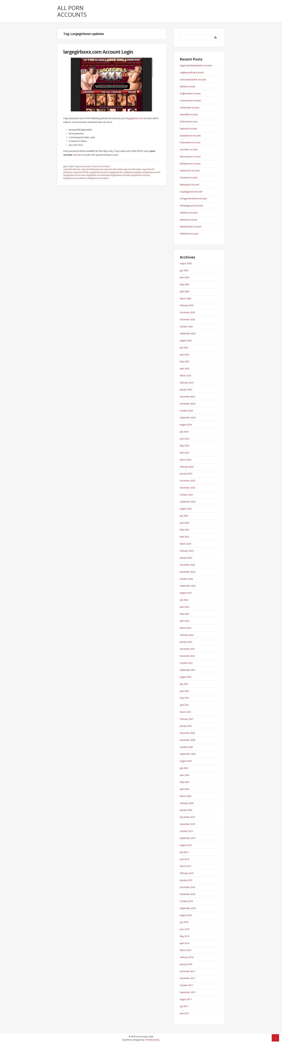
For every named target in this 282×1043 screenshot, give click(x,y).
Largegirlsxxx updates (132, 172)
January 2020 (186, 810)
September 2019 (187, 838)
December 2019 (187, 817)
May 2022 (184, 613)
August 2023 (186, 508)
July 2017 (184, 1006)
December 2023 (187, 480)
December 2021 (187, 648)
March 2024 (185, 459)
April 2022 (184, 620)
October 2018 (186, 901)
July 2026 (184, 270)
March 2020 (185, 796)
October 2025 (186, 326)
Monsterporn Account (190, 156)
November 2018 (187, 894)
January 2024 (186, 473)
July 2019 (184, 852)
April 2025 (184, 368)
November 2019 (187, 824)
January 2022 (186, 641)
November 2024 (187, 403)
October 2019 (186, 831)
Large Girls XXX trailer (132, 169)
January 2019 (186, 880)
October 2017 (186, 985)
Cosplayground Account (191, 191)
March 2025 (185, 375)
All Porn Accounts (72, 11)
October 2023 (186, 494)
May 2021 (184, 697)
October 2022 (186, 578)
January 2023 (186, 557)
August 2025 (186, 340)
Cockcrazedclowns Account (193, 79)
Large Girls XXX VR (80, 172)
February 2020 (186, 803)
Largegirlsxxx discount (98, 172)
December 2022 (187, 564)
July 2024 (184, 431)
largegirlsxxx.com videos (98, 178)
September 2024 (187, 417)
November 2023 (187, 487)
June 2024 (184, 438)
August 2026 (186, 263)
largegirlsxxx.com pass (140, 175)
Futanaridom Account (190, 142)
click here (77, 154)
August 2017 (186, 999)
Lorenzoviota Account (190, 100)
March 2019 (185, 866)
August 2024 (186, 424)
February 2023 (186, 550)
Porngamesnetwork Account (193, 198)
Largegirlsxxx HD (115, 172)
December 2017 (187, 971)
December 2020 (187, 733)
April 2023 (184, 536)
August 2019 (186, 845)
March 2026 (185, 298)
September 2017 (187, 992)
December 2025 (187, 312)
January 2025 (186, 389)
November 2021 (187, 655)
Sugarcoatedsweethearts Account (196, 65)
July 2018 (184, 922)
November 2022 (187, 571)
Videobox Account (188, 219)
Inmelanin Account (188, 177)
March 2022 (185, 627)
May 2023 (184, 529)
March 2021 (185, 712)
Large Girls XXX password (92, 169)
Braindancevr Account (190, 135)
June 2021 (184, 691)
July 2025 (184, 347)
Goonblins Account (189, 149)
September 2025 (187, 333)
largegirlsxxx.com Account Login (98, 52)
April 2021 (184, 705)
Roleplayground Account (191, 205)
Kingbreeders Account (190, 93)
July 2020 (184, 768)
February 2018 (186, 957)
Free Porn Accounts (100, 166)
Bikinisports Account (189, 184)
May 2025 (184, 361)
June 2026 (184, 277)
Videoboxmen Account (190, 226)
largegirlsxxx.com (134, 118)
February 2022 (186, 634)
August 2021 (186, 676)
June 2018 (184, 929)
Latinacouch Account (190, 170)
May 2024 (184, 445)
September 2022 (187, 585)
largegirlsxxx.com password (75, 178)
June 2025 (184, 354)
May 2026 (184, 284)
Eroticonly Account (189, 121)
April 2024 (184, 452)
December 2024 (187, 396)
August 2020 (186, 761)
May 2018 (184, 936)
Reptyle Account (187, 86)
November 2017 (187, 978)
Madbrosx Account (189, 212)
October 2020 (186, 747)
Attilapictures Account (190, 163)
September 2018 (187, 908)
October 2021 (186, 663)
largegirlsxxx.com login (120, 175)
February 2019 (186, 873)
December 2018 (187, 887)
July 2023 (184, 515)
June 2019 (184, 859)
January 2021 (186, 725)
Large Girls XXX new (71, 169)
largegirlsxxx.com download (98, 175)
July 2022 (184, 599)
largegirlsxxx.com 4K (151, 172)
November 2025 (187, 319)
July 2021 (184, 684)
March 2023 (185, 543)
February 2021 (186, 719)
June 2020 (184, 775)
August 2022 (186, 592)
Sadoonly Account (188, 128)
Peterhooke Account (189, 107)
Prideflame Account (189, 233)
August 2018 (186, 915)
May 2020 (184, 782)
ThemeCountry (152, 1039)
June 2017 (184, 1013)
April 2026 (184, 291)
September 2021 (187, 669)
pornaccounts (84, 166)
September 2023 (187, 501)
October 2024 (186, 410)
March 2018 (185, 950)
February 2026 (186, 305)
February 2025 (186, 382)
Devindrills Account (189, 114)
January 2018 (186, 964)
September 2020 (187, 754)
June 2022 (184, 606)
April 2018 (184, 943)
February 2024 (186, 466)
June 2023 (184, 522)
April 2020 (184, 789)
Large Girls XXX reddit (112, 169)
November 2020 (187, 740)
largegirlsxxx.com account (74, 175)
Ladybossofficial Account (192, 72)
